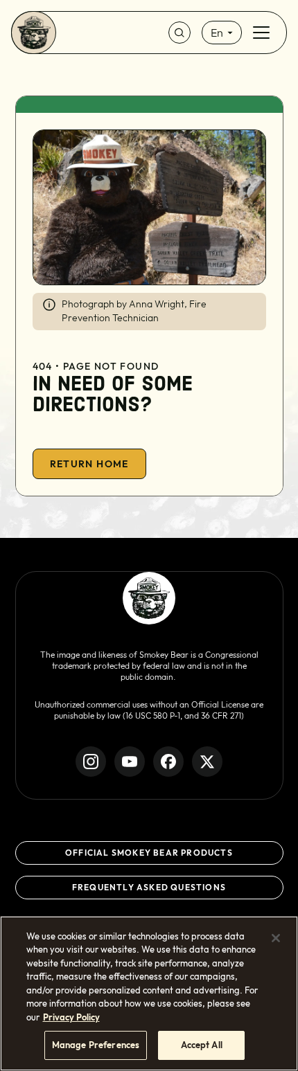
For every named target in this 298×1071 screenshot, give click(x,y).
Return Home (89, 464)
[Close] (276, 938)
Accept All (201, 1044)
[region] (149, 993)
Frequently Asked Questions (149, 887)
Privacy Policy (71, 1017)
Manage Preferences (95, 1044)
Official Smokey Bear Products (149, 852)
